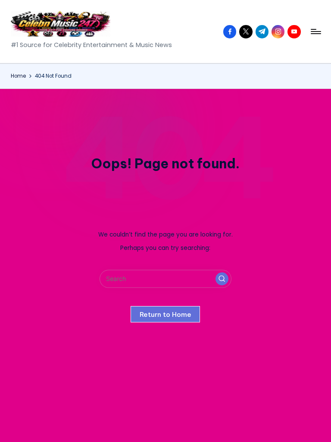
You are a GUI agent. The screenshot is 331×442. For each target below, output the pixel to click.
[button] (221, 278)
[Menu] (315, 31)
